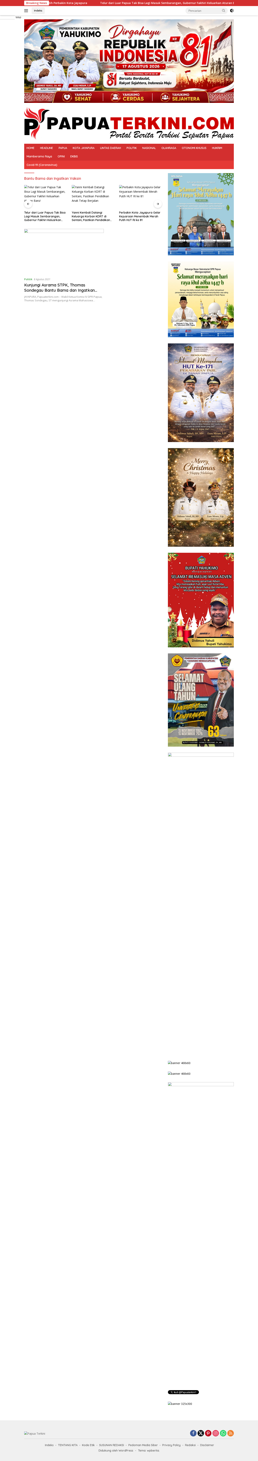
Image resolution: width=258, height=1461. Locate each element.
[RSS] (230, 1433)
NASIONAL (149, 148)
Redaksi (190, 1445)
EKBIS (74, 156)
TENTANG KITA (68, 1445)
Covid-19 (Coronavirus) (42, 165)
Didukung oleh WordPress (116, 1450)
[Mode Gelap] (232, 10)
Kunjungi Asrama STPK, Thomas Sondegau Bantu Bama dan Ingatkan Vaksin (59, 290)
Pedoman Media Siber (143, 1445)
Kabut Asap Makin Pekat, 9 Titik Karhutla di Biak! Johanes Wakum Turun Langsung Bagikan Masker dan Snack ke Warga (140, 216)
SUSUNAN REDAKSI (111, 1445)
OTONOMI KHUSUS (194, 148)
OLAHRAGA (168, 148)
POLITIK (132, 148)
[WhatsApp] (223, 1433)
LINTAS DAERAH (110, 148)
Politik (28, 279)
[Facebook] (193, 1433)
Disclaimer (207, 1445)
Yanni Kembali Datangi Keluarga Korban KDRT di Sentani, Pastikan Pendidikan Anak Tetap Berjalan (43, 216)
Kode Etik (88, 1445)
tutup (18, 17)
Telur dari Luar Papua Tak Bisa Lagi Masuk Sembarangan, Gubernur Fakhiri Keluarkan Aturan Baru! (97, 3)
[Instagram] (215, 1433)
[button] (224, 10)
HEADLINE (46, 148)
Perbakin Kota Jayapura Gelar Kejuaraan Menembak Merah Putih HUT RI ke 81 (92, 216)
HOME (30, 148)
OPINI (61, 156)
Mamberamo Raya (39, 156)
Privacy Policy (171, 1445)
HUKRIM (217, 148)
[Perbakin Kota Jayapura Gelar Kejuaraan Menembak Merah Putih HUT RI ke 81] (93, 197)
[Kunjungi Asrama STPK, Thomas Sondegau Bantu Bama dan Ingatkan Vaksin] (64, 251)
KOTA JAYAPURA (84, 148)
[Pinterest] (208, 1433)
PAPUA (63, 148)
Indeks (38, 10)
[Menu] (27, 10)
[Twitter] (201, 1433)
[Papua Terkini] (129, 123)
